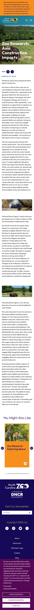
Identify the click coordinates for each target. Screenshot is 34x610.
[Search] (27, 20)
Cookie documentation (10, 588)
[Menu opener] (31, 20)
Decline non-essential (16, 600)
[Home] (10, 20)
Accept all (16, 606)
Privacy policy (7, 586)
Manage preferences (16, 594)
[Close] (31, 8)
